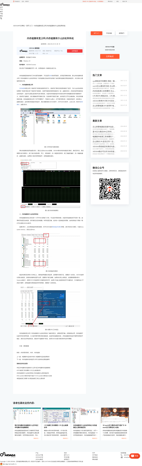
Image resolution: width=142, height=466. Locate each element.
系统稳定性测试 (56, 227)
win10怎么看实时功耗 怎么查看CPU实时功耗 (105, 86)
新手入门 (29, 26)
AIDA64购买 (39, 459)
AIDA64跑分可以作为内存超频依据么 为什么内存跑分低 (105, 151)
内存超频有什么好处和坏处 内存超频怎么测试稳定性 (33, 373)
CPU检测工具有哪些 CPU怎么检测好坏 (29, 370)
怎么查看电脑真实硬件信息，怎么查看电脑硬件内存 (105, 127)
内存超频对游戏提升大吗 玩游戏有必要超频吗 (36, 359)
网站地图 (95, 459)
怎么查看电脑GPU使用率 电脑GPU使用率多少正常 (105, 106)
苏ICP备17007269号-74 (9, 464)
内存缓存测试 (25, 352)
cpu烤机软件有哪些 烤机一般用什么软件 (105, 81)
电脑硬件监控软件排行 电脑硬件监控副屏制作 (36, 356)
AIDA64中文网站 (19, 26)
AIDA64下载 (39, 455)
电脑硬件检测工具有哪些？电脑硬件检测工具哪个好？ (105, 137)
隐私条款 (95, 457)
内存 (50, 75)
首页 (1, 7)
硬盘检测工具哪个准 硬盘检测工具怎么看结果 (31, 378)
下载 (1, 13)
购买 (1, 11)
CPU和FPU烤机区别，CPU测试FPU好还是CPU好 (105, 96)
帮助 (1, 16)
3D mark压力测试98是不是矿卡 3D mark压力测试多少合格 (34, 376)
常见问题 (109, 33)
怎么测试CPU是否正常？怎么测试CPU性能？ (105, 141)
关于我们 (95, 455)
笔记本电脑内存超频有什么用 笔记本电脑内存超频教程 (33, 367)
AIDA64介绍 (39, 457)
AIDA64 (12, 461)
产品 (1, 9)
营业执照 (54, 461)
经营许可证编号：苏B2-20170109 (41, 461)
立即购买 (75, 51)
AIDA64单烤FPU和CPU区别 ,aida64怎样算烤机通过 (105, 101)
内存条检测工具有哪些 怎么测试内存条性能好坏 (105, 91)
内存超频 (22, 88)
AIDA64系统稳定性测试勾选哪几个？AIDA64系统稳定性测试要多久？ (105, 146)
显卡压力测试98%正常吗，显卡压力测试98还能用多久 (105, 132)
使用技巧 (121, 33)
